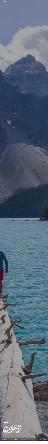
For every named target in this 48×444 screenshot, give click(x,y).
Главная (3, 3)
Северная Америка (7, 3)
